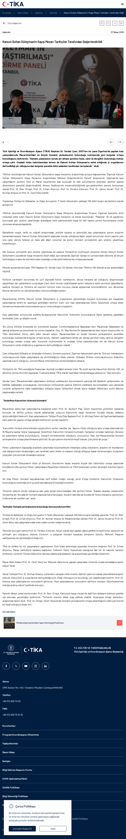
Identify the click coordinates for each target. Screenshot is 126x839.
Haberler (39, 13)
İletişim (6, 761)
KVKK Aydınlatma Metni (14, 778)
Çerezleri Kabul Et (22, 828)
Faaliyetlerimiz (10, 743)
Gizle (53, 828)
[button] (111, 142)
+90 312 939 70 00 (11, 701)
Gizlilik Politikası (11, 787)
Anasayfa (6, 13)
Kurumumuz (8, 725)
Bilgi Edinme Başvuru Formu (17, 769)
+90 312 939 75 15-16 (12, 714)
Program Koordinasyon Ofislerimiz (20, 734)
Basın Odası (23, 13)
